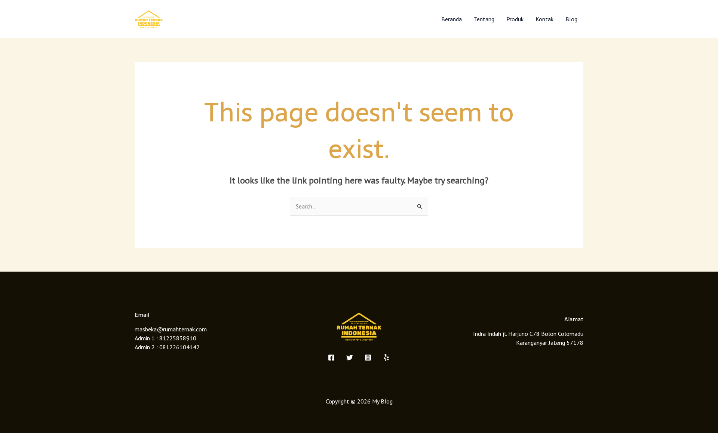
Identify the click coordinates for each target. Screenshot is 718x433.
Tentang (484, 19)
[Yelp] (386, 357)
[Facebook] (331, 357)
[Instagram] (368, 357)
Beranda (451, 19)
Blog (571, 19)
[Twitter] (349, 357)
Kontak (544, 19)
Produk (515, 19)
